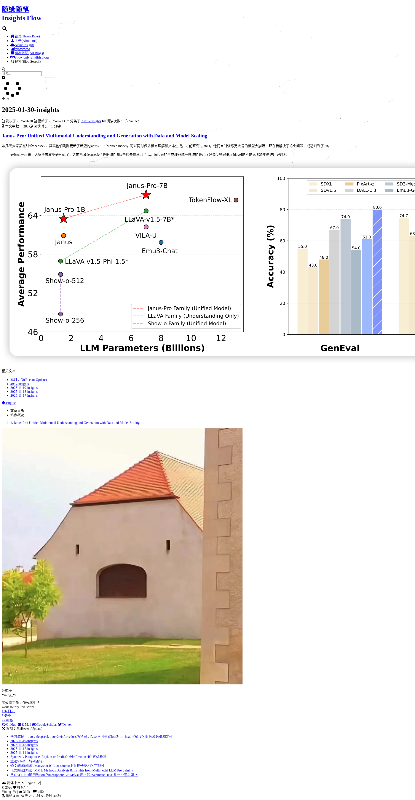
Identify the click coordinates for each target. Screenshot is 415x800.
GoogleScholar (46, 724)
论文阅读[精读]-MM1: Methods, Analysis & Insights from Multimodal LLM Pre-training (71, 770)
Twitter (67, 724)
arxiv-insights (19, 384)
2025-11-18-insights (24, 391)
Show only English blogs (32, 57)
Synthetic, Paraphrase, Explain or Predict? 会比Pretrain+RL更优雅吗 (58, 757)
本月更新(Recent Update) (28, 380)
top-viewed (22, 49)
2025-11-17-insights (24, 395)
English (10, 403)
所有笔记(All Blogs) (29, 53)
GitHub (11, 724)
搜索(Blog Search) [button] (28, 61)
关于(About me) (26, 41)
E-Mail (26, 724)
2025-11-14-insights (24, 752)
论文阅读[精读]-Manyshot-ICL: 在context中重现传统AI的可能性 (57, 766)
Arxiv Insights (24, 45)
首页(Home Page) (27, 36)
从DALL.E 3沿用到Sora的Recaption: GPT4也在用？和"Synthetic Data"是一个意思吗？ (74, 775)
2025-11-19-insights (24, 388)
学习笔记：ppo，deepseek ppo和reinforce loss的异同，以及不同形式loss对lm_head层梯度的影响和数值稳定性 (91, 736)
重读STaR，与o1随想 (26, 761)
